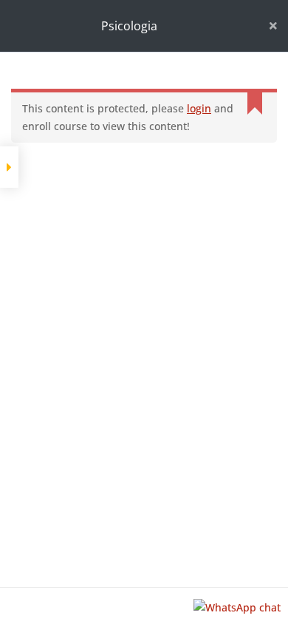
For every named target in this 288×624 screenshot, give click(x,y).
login (199, 108)
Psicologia (129, 26)
